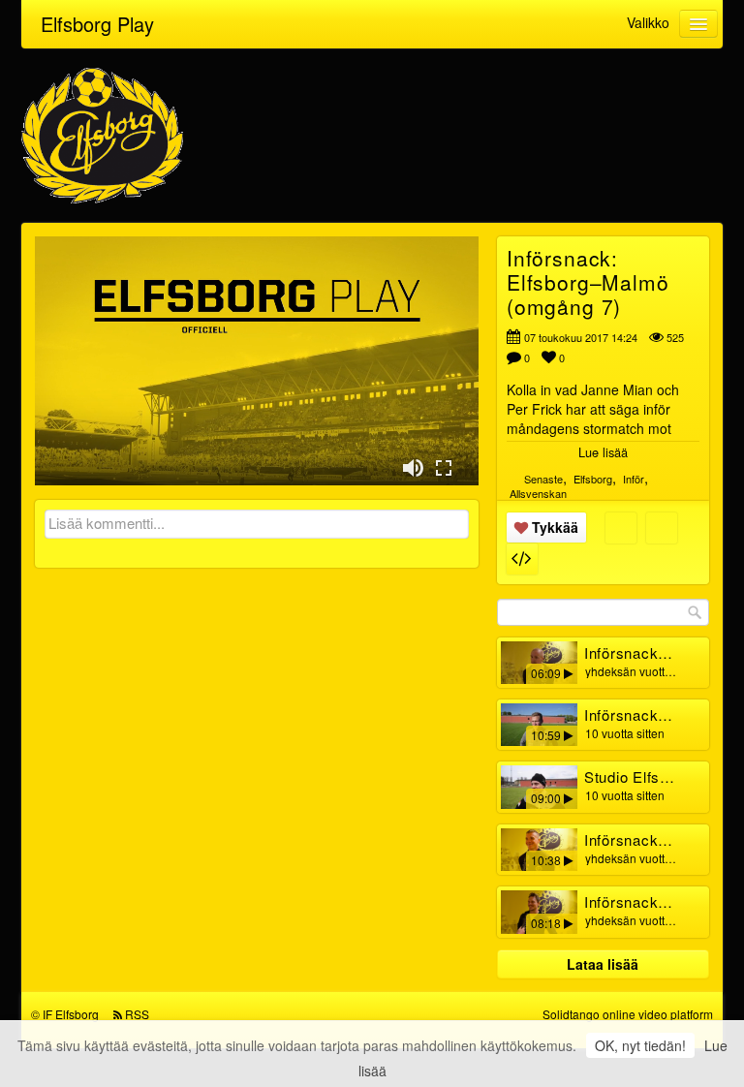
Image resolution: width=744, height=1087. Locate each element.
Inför (633, 478)
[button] (412, 468)
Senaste (543, 478)
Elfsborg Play (97, 24)
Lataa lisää (602, 964)
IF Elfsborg (71, 1014)
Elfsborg (593, 478)
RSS (137, 1014)
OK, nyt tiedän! (640, 1045)
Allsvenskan (538, 493)
